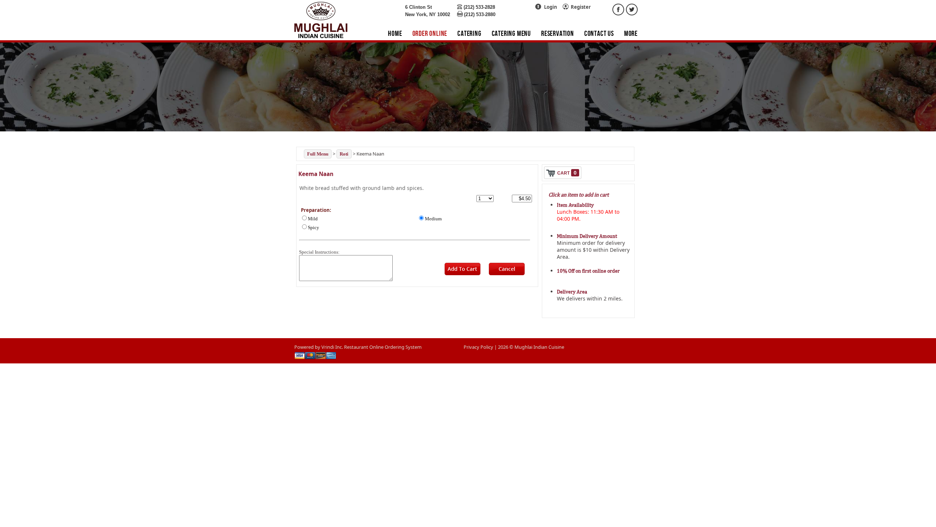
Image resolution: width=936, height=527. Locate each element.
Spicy (313, 227)
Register (581, 7)
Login (550, 7)
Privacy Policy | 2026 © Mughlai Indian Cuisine (514, 347)
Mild (313, 218)
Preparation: (316, 210)
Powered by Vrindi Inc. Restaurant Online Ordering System (358, 347)
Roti (344, 154)
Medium (433, 218)
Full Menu (317, 154)
